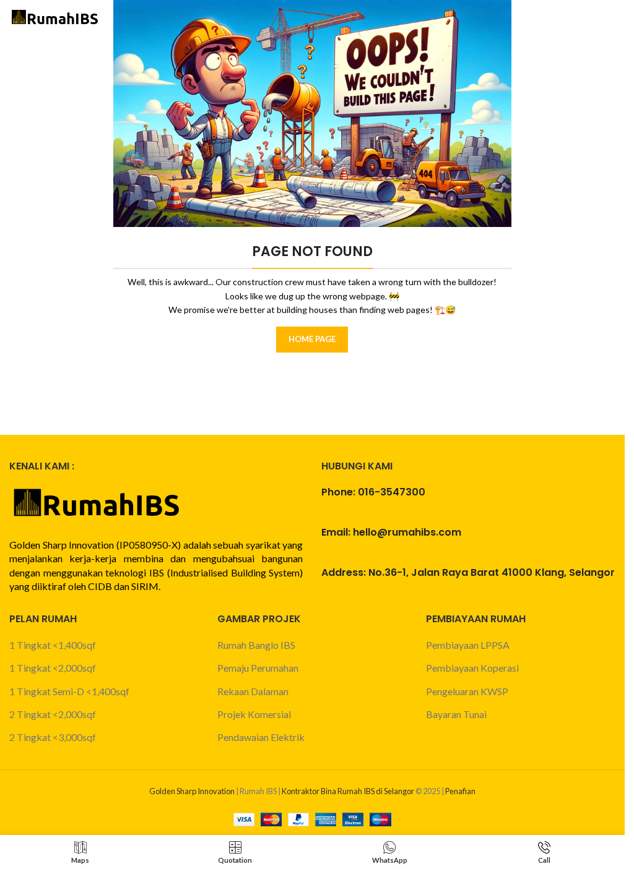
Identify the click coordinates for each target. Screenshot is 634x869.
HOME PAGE (312, 339)
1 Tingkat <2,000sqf (52, 668)
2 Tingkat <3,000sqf (52, 737)
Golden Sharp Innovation (192, 791)
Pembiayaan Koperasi (472, 668)
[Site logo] (55, 17)
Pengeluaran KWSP (467, 691)
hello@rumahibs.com (407, 532)
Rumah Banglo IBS (256, 645)
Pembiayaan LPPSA (468, 645)
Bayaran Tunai (456, 714)
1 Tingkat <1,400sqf (52, 645)
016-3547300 (391, 492)
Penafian (460, 791)
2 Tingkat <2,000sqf (52, 714)
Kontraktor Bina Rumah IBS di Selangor (348, 791)
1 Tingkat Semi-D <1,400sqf (69, 691)
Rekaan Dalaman (253, 691)
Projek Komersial (254, 714)
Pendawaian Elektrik (261, 737)
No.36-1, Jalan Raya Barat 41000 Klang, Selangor (491, 572)
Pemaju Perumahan (257, 668)
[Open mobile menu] (609, 18)
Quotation (552, 18)
